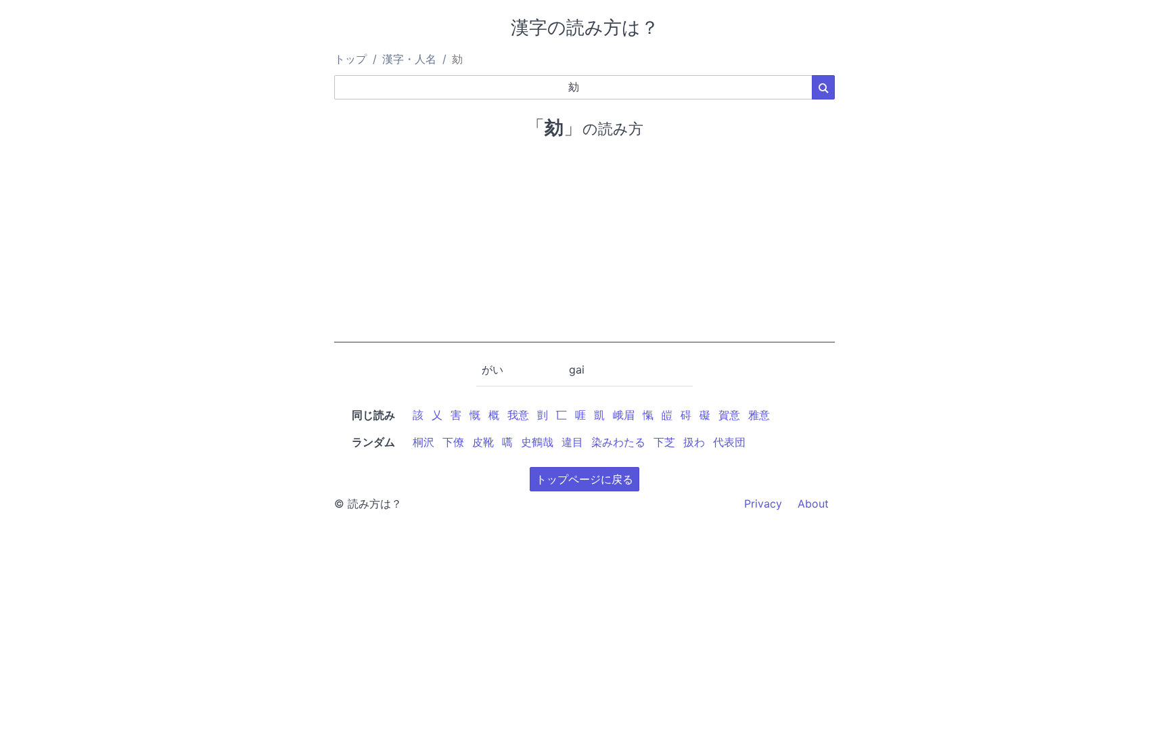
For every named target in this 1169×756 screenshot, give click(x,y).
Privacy (763, 503)
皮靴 (483, 442)
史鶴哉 (537, 442)
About (813, 503)
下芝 (664, 442)
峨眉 (624, 415)
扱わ (694, 442)
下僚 (453, 442)
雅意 (759, 415)
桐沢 (423, 442)
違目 (572, 442)
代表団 (729, 442)
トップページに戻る (584, 479)
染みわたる (618, 442)
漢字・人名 (409, 59)
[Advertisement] (584, 247)
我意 (518, 415)
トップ (350, 59)
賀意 (729, 415)
